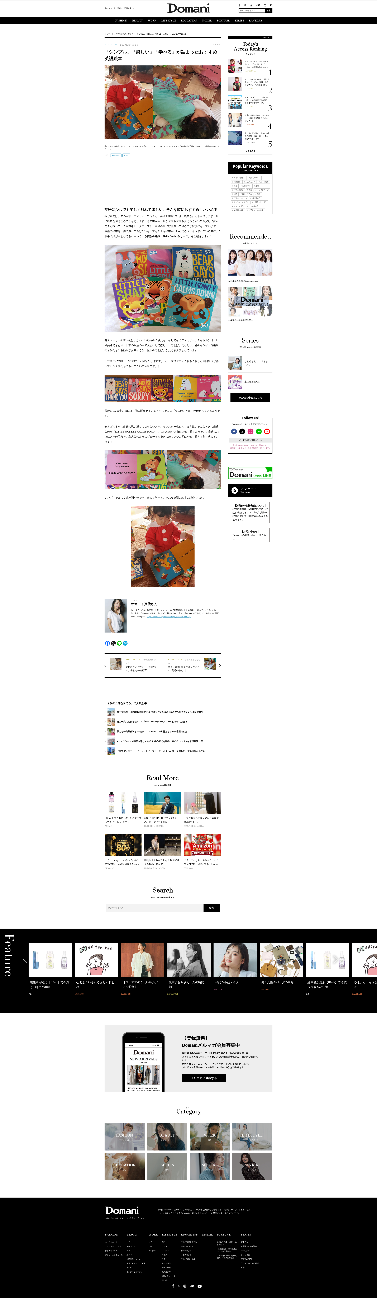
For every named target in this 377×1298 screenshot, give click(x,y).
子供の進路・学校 (188, 1259)
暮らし (164, 1242)
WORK (152, 20)
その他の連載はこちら (250, 397)
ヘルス (164, 1255)
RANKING (255, 20)
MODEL (207, 20)
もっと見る (250, 150)
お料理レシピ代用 (260, 202)
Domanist (116, 155)
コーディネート (111, 1242)
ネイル (129, 1268)
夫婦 (250, 190)
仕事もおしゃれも (240, 198)
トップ (107, 34)
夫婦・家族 (166, 1268)
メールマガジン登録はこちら (250, 440)
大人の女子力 (250, 182)
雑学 (150, 1242)
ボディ (129, 1255)
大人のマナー (255, 178)
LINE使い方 (256, 198)
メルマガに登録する (204, 1078)
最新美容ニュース (134, 1259)
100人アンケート (169, 1276)
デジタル (152, 1251)
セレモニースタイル (240, 202)
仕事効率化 (246, 186)
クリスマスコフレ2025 (136, 1263)
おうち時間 (264, 182)
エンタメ (165, 1251)
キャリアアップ (262, 190)
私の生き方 (166, 1272)
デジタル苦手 (238, 206)
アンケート (248, 489)
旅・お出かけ (167, 1263)
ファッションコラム (113, 1246)
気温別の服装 (238, 210)
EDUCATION (189, 20)
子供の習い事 (186, 1255)
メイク (129, 1242)
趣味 (257, 186)
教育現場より (186, 1251)
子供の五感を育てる (125, 34)
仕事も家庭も (238, 190)
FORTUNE (223, 20)
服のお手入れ (247, 194)
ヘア (128, 1251)
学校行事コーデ (187, 1246)
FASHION (121, 20)
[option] (50, 969)
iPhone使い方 (253, 206)
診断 (235, 194)
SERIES (239, 20)
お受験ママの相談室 (255, 210)
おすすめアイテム (112, 1251)
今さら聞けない (239, 178)
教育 (258, 194)
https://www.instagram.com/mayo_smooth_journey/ (169, 616)
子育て (164, 1259)
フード (164, 1246)
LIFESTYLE (168, 20)
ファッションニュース (114, 1255)
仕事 (150, 1246)
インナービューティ (134, 1272)
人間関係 (236, 182)
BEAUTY (137, 20)
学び (113, 34)
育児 (126, 155)
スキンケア (131, 1246)
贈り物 (164, 1280)
